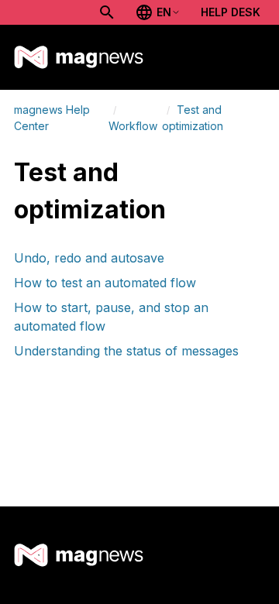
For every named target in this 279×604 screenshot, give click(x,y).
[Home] (78, 57)
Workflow (132, 125)
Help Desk (230, 12)
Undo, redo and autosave (89, 258)
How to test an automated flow (105, 282)
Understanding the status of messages (126, 351)
